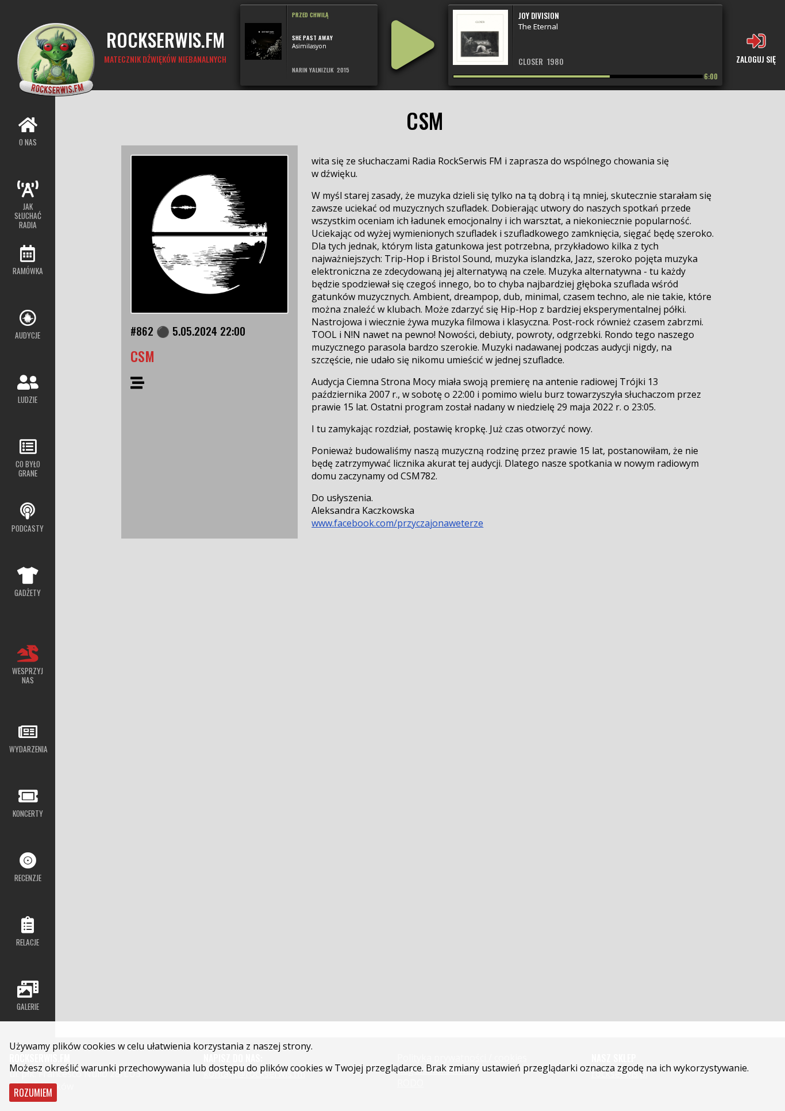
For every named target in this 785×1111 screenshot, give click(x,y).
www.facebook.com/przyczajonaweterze (397, 523)
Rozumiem (33, 1093)
